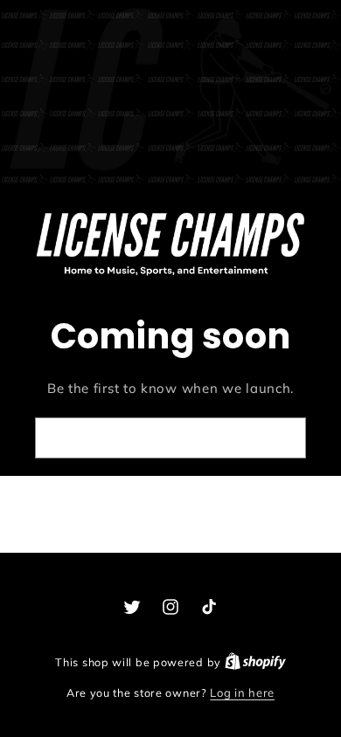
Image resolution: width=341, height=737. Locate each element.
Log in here (242, 692)
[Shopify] (255, 662)
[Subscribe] (278, 437)
